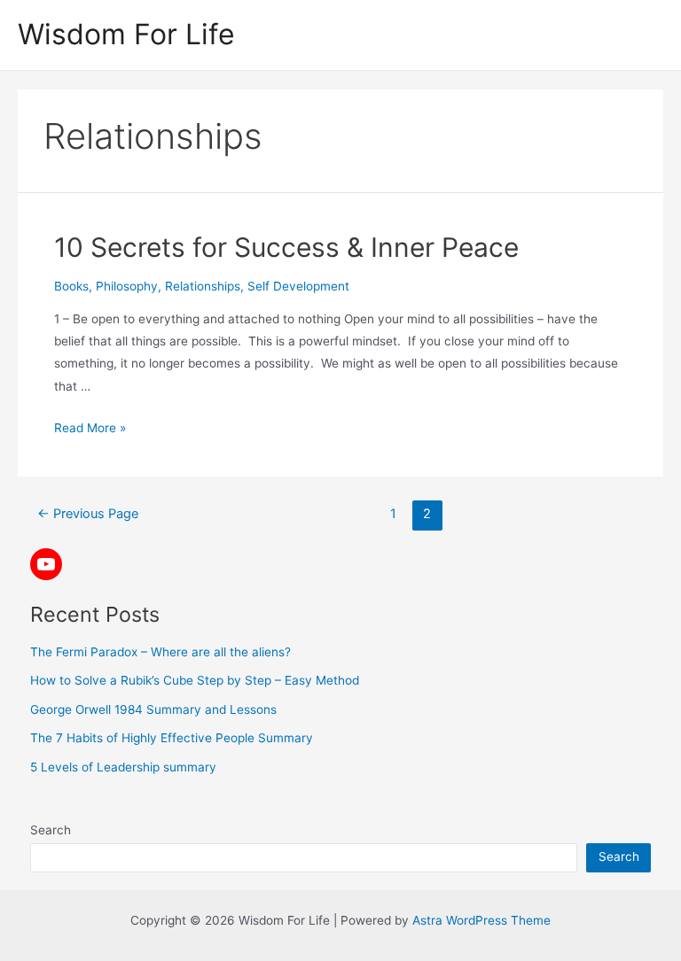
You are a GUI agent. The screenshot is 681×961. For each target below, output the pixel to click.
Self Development (298, 286)
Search (50, 830)
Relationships (202, 286)
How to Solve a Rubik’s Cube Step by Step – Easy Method (194, 680)
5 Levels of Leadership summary (123, 767)
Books (71, 286)
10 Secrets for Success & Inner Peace (286, 247)
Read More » (90, 428)
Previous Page (87, 514)
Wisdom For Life (126, 34)
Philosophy (127, 286)
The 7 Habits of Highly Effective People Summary (171, 738)
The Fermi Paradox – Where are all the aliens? (160, 652)
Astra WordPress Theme (481, 920)
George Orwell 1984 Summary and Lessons (153, 709)
